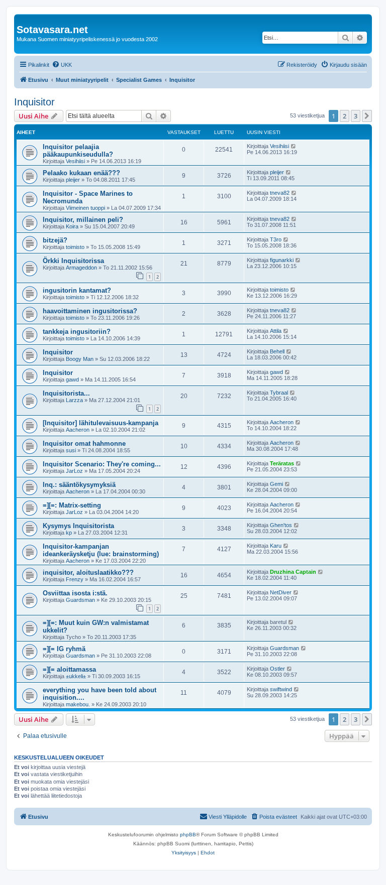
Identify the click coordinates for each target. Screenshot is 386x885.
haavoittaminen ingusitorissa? (90, 311)
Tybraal (279, 393)
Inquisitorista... (66, 393)
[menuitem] (62, 65)
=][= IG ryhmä (64, 649)
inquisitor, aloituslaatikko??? (88, 572)
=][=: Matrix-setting (72, 505)
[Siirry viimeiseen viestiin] (294, 146)
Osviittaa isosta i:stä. (75, 593)
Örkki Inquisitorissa (73, 261)
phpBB (188, 834)
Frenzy (74, 579)
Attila (275, 331)
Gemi (276, 484)
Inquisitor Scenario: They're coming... (102, 464)
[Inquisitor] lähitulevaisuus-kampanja (100, 423)
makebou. (78, 704)
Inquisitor (34, 101)
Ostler (277, 669)
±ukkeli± (76, 676)
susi (71, 450)
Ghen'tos (281, 525)
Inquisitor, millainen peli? (83, 219)
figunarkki (282, 260)
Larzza (74, 400)
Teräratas (282, 463)
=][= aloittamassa (69, 669)
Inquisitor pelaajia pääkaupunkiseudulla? (78, 150)
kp (69, 533)
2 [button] (344, 115)
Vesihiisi (75, 161)
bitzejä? (55, 240)
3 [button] (355, 115)
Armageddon (81, 268)
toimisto (75, 247)
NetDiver (281, 592)
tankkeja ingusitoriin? (77, 331)
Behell (277, 351)
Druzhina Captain (293, 572)
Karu (275, 546)
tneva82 (280, 193)
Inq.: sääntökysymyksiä (79, 484)
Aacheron (77, 430)
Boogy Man (79, 359)
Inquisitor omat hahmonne (84, 443)
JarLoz (74, 471)
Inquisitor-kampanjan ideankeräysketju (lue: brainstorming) (101, 550)
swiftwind (281, 689)
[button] (367, 116)
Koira (72, 226)
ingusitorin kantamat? (77, 290)
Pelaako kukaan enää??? (81, 173)
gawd (72, 379)
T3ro (275, 239)
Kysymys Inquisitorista (78, 526)
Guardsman (80, 600)
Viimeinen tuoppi (85, 208)
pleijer (73, 180)
